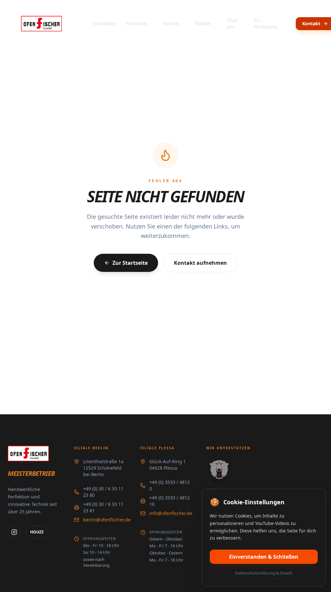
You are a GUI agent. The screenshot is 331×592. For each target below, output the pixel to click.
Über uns (232, 23)
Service (170, 23)
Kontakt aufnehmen (200, 262)
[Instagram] (14, 532)
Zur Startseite (130, 262)
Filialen (202, 23)
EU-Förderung (265, 23)
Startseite (104, 23)
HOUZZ (37, 532)
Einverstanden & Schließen (263, 556)
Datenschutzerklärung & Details (264, 573)
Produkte (135, 23)
